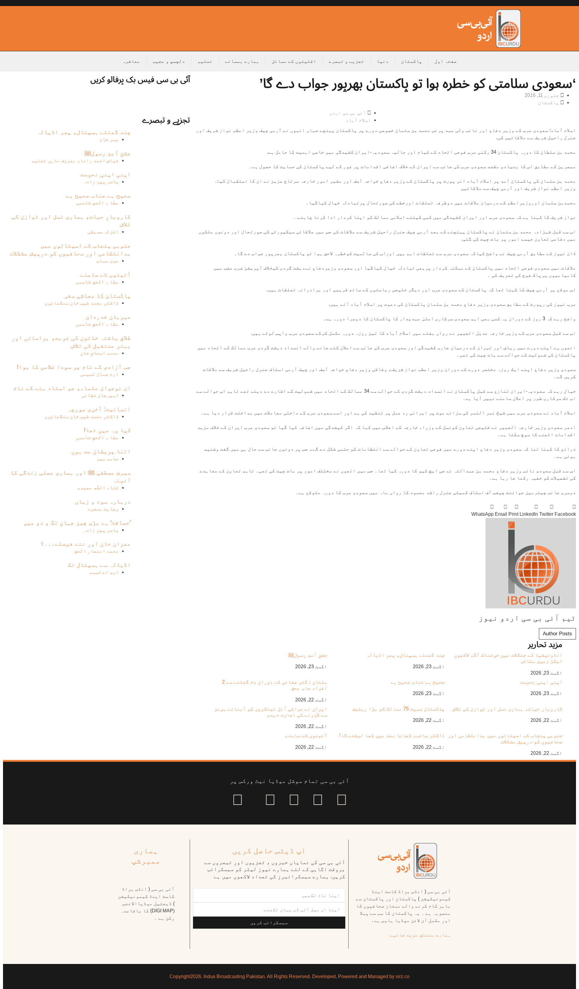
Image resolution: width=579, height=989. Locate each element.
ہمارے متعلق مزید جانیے (420, 934)
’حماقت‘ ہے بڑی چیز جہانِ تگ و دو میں (77, 522)
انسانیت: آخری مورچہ (99, 409)
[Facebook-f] (341, 799)
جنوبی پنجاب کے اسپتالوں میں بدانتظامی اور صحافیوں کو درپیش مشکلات (505, 738)
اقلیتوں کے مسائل (294, 61)
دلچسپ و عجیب (169, 61)
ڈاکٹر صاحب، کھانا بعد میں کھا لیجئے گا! (392, 735)
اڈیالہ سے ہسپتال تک (99, 564)
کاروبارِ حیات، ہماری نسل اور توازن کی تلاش (507, 709)
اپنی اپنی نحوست (541, 682)
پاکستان (411, 61)
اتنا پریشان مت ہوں (101, 451)
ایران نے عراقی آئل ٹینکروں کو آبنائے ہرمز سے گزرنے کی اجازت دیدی (270, 712)
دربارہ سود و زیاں (103, 501)
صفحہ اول (446, 61)
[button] (565, 510)
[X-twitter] (317, 799)
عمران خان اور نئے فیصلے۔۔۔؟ (85, 543)
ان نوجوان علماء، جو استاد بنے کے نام (72, 387)
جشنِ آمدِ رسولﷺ (307, 655)
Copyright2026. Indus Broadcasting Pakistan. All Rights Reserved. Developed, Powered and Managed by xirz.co (289, 976)
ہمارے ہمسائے (242, 61)
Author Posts (557, 633)
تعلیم (205, 61)
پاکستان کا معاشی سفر (97, 295)
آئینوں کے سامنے (306, 735)
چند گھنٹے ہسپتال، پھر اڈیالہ (405, 655)
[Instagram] (237, 799)
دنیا (383, 61)
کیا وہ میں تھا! (107, 430)
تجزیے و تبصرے (346, 61)
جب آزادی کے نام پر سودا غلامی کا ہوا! (74, 366)
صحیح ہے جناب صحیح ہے (418, 682)
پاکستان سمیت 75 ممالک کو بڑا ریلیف (398, 709)
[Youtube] (294, 799)
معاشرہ (131, 61)
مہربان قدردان (108, 316)
